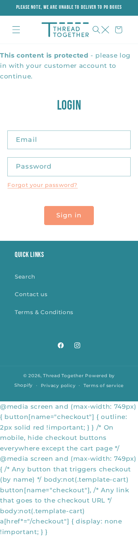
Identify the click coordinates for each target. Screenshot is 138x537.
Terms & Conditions (44, 312)
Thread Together (63, 375)
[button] (16, 29)
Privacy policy (58, 385)
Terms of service (104, 385)
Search (25, 276)
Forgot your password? (42, 184)
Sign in (69, 215)
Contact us (31, 294)
